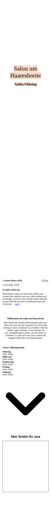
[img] (25, 133)
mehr (17, 304)
